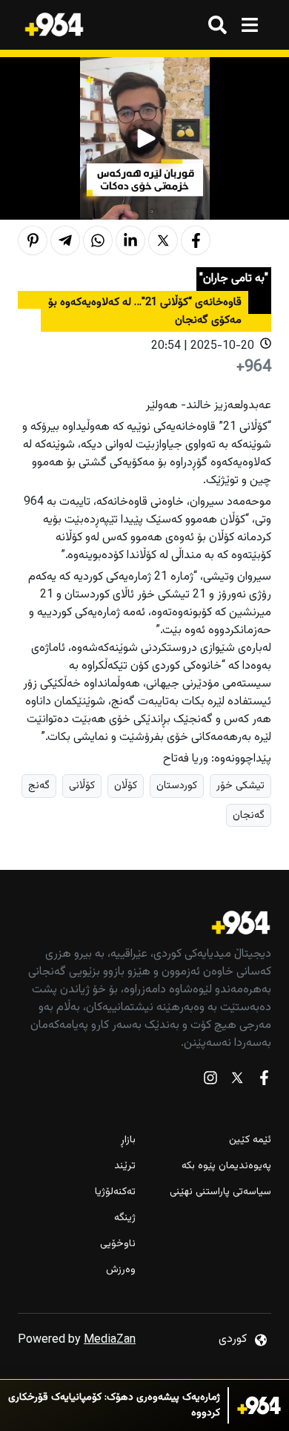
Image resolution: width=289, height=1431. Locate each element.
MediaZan (110, 1340)
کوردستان (176, 785)
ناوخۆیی (118, 1244)
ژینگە (125, 1218)
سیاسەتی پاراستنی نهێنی (220, 1192)
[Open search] (217, 25)
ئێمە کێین (250, 1140)
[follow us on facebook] (263, 1081)
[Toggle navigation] (249, 25)
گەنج (39, 785)
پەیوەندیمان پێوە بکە (226, 1166)
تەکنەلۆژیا (115, 1192)
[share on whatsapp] (98, 240)
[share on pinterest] (32, 240)
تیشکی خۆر (240, 785)
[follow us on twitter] (237, 1081)
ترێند (125, 1166)
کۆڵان (125, 785)
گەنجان (249, 815)
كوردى (233, 1339)
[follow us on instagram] (210, 1081)
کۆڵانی (82, 785)
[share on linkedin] (130, 240)
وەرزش (121, 1270)
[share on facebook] (195, 240)
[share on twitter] (163, 240)
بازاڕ (128, 1140)
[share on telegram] (65, 240)
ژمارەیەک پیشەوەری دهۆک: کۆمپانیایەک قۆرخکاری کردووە (114, 1405)
